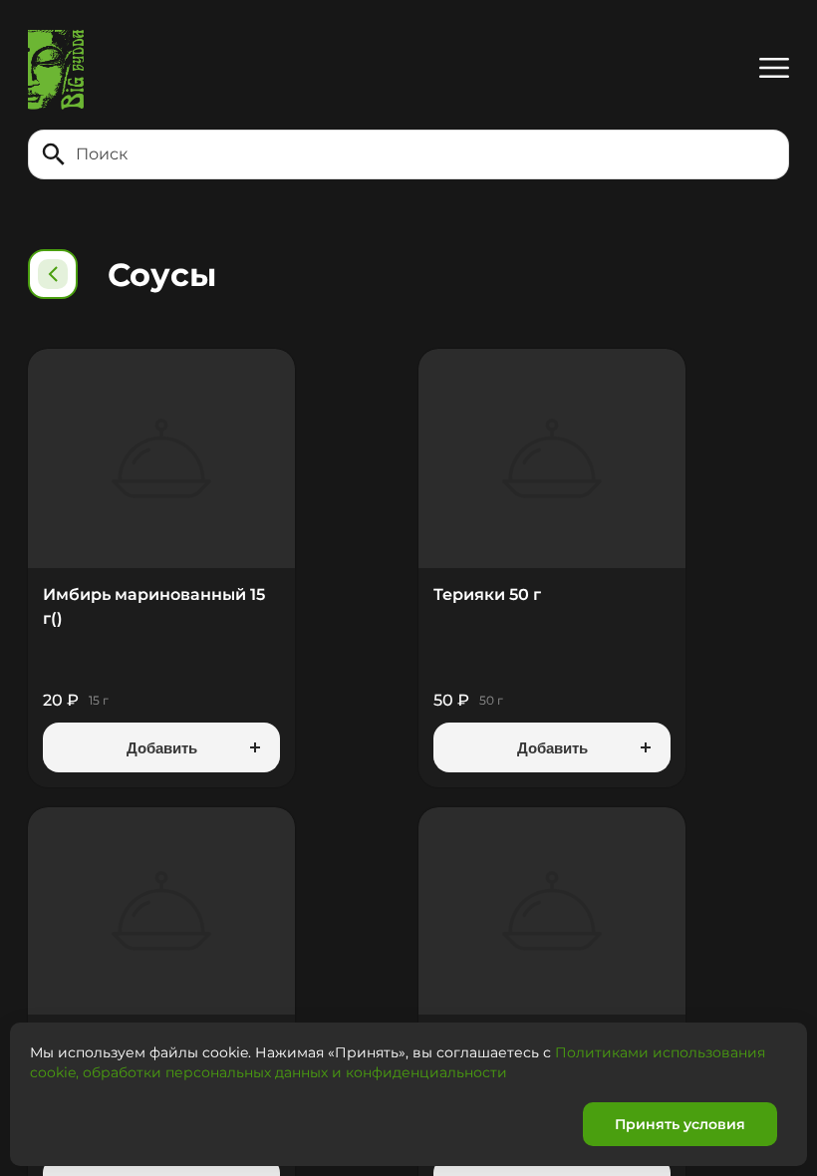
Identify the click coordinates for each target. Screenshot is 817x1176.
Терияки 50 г (487, 594)
